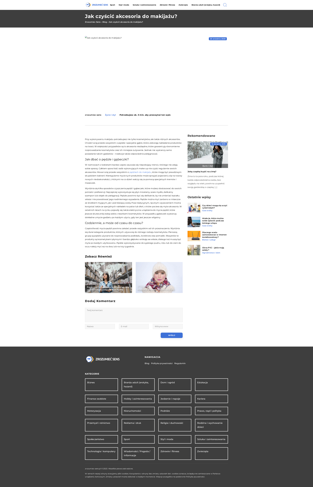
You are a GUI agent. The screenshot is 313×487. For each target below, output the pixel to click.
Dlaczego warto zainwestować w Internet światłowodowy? (214, 234)
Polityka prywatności (162, 363)
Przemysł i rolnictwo (98, 423)
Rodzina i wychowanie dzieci (210, 425)
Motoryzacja (94, 411)
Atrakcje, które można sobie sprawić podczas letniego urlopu (213, 220)
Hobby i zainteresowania (138, 398)
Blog (147, 363)
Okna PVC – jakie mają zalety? (213, 248)
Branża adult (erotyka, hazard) (206, 5)
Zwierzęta (183, 5)
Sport (112, 5)
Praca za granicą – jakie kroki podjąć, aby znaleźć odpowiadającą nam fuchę (108, 288)
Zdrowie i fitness (167, 5)
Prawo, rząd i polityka (209, 411)
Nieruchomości (132, 411)
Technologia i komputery (101, 451)
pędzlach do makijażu (140, 172)
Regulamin (180, 363)
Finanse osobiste (96, 398)
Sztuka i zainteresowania (144, 5)
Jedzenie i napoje (170, 398)
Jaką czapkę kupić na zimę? (202, 171)
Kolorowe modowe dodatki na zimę (156, 290)
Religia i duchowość (172, 423)
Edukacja (202, 382)
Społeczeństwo (95, 439)
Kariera (201, 398)
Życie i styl (110, 115)
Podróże (165, 411)
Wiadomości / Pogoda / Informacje (137, 453)
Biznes (91, 382)
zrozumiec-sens (93, 115)
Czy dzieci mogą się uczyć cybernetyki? (214, 206)
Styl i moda (124, 5)
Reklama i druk (132, 423)
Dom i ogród (168, 382)
